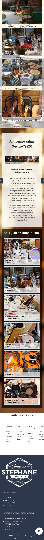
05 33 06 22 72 (9, 526)
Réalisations (10, 503)
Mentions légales (29, 536)
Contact (8, 505)
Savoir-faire (10, 500)
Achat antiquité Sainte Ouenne (41, 435)
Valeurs (8, 498)
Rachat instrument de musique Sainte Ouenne (30, 432)
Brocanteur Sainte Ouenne (19, 436)
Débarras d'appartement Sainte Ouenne (8, 429)
